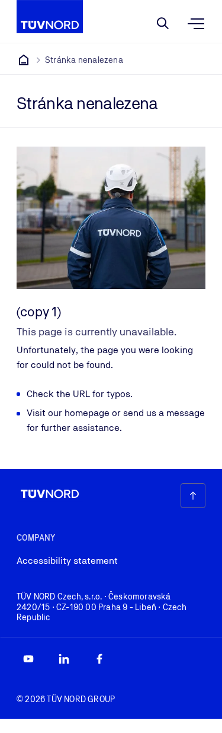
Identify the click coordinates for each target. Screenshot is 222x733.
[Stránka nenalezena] (24, 60)
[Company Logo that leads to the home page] (50, 16)
